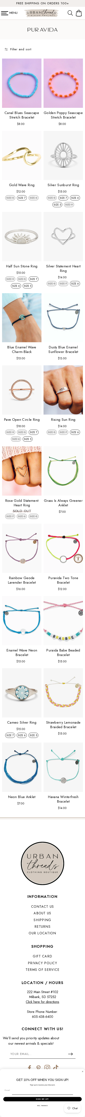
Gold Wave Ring (22, 185)
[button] (71, 13)
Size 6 (75, 198)
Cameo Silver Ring (21, 722)
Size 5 (57, 205)
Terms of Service (42, 969)
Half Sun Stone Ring (21, 266)
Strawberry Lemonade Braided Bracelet (63, 724)
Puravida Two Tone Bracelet (63, 580)
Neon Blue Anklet (21, 797)
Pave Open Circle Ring (22, 419)
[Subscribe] (70, 1054)
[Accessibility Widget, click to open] (78, 558)
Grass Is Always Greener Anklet (63, 502)
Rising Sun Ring (63, 419)
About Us (42, 913)
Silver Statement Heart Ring (63, 268)
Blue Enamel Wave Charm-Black (21, 349)
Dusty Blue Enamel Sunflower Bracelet (63, 349)
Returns (42, 926)
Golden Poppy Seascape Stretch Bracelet (63, 115)
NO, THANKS (42, 1105)
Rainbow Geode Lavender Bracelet (22, 580)
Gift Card (42, 956)
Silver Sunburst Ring (63, 185)
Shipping (42, 920)
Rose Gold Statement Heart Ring (21, 502)
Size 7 (22, 198)
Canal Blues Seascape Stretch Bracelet (22, 115)
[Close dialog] (82, 1071)
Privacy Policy (42, 963)
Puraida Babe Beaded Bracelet (63, 652)
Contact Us (42, 906)
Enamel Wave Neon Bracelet (21, 652)
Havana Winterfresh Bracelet (63, 799)
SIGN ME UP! (42, 1099)
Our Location (42, 933)
